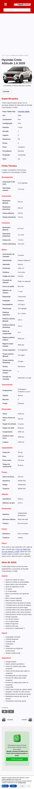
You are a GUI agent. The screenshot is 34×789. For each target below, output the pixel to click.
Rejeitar (13, 786)
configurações (22, 782)
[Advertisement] (17, 33)
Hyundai (7, 55)
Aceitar (5, 786)
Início (3, 55)
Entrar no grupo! (17, 759)
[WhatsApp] (5, 711)
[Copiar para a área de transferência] (11, 711)
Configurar (22, 786)
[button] (5, 4)
